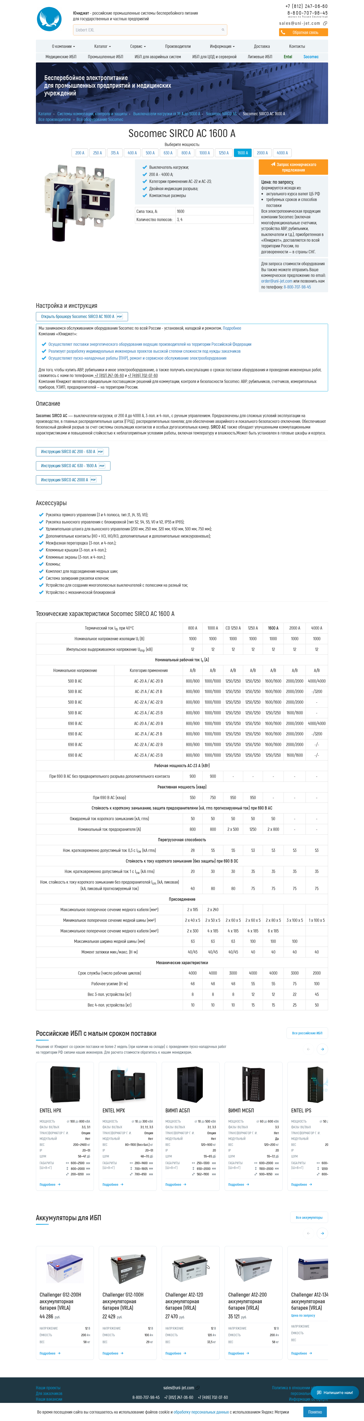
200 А (80, 152)
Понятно (315, 1412)
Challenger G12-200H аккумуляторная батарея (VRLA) (60, 1301)
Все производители (54, 119)
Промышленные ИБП (105, 56)
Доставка (262, 46)
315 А (115, 152)
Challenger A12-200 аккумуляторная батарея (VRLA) (247, 1301)
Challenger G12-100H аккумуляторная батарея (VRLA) (123, 1301)
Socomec (311, 56)
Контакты (297, 46)
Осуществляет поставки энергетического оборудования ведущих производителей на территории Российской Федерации (150, 344)
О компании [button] (62, 46)
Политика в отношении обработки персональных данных (300, 1390)
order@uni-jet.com (276, 281)
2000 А (262, 152)
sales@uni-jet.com (300, 23)
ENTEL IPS (301, 1110)
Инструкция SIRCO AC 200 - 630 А (68, 451)
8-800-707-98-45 (307, 12)
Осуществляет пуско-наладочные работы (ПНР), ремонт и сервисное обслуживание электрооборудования (137, 358)
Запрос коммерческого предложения (296, 167)
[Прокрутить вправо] (322, 1049)
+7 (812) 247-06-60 (307, 6)
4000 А (282, 152)
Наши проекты (48, 1387)
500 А (150, 152)
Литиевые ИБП (260, 56)
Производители (178, 46)
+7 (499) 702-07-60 (213, 1397)
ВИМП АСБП (177, 1110)
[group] (182, 1127)
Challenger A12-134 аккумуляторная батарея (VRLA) (310, 1301)
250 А (97, 152)
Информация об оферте (308, 1399)
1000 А (205, 152)
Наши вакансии (49, 1399)
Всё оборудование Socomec (100, 119)
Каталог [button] (101, 46)
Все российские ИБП (307, 1033)
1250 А (224, 152)
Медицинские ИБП (61, 56)
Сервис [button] (136, 46)
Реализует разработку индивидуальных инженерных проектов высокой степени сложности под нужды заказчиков (145, 351)
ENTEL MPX (114, 1110)
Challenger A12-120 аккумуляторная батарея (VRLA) (184, 1301)
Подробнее (232, 328)
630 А (168, 152)
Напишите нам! (338, 1392)
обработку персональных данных (201, 1412)
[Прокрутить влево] (308, 1049)
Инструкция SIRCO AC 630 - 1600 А (69, 465)
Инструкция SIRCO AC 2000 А (64, 479)
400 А (132, 152)
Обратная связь (305, 32)
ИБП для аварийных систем (158, 56)
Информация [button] (221, 46)
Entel (288, 56)
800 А (186, 152)
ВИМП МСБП (241, 1110)
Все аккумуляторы (309, 1217)
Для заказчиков (49, 1393)
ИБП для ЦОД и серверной (214, 56)
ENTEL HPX (50, 1110)
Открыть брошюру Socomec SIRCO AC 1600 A (77, 316)
